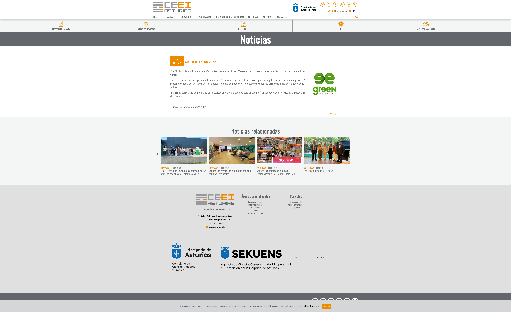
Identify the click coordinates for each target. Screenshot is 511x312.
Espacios (296, 208)
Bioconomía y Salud (255, 202)
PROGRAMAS (204, 17)
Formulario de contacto (217, 227)
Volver (334, 114)
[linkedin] (342, 4)
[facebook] (335, 4)
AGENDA (267, 17)
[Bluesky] (322, 4)
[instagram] (355, 4)
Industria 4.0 (255, 208)
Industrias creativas (255, 205)
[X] (329, 4)
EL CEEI (156, 17)
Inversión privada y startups (318, 170)
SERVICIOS (186, 17)
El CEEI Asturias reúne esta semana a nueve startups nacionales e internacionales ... (183, 172)
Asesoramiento (296, 202)
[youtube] (349, 4)
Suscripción (341, 11)
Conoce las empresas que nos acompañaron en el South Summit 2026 (276, 172)
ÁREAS (170, 17)
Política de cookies (311, 306)
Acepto (327, 306)
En (356, 11)
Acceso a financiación (296, 205)
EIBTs (256, 211)
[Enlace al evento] (184, 150)
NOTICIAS (253, 17)
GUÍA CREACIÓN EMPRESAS (230, 17)
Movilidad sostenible (256, 213)
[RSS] (329, 11)
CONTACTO (281, 17)
